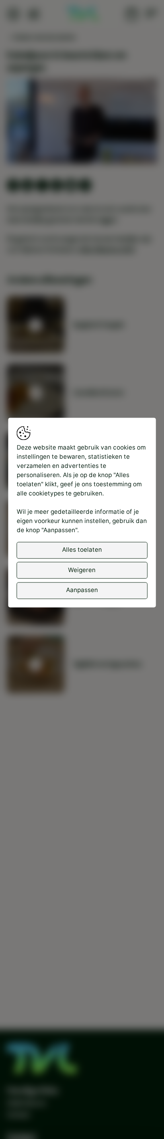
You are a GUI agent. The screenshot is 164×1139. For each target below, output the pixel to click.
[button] (83, 122)
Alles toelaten (82, 550)
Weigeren (82, 570)
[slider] (82, 136)
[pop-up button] (130, 150)
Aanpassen (82, 590)
